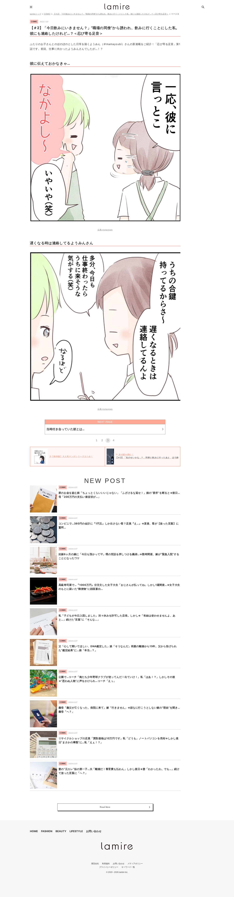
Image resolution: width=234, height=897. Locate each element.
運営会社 (95, 863)
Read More (105, 807)
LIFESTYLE (76, 831)
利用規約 (106, 863)
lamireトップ (35, 14)
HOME (34, 831)
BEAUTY (61, 831)
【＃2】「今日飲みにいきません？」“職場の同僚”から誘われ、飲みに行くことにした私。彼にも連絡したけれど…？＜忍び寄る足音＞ (110, 14)
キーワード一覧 (128, 867)
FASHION (46, 831)
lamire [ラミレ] (117, 6)
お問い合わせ (93, 831)
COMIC (47, 14)
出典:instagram (105, 230)
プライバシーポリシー (108, 867)
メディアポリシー (135, 863)
